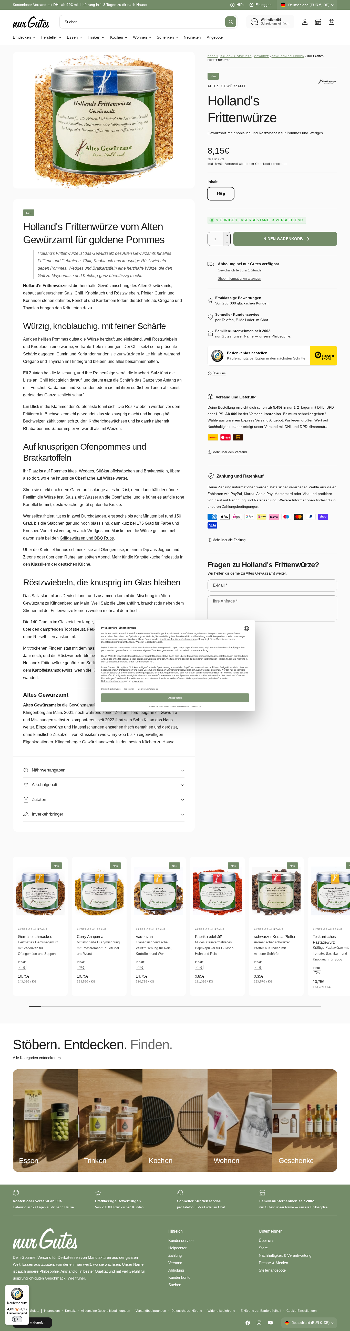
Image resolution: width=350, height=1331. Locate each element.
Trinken (94, 37)
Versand (231, 164)
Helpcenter (177, 1248)
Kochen (116, 37)
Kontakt (70, 1310)
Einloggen (263, 5)
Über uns (219, 373)
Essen (72, 37)
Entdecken (22, 37)
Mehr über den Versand (229, 452)
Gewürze (261, 56)
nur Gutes (31, 1310)
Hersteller (49, 37)
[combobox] (148, 21)
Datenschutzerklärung (186, 1310)
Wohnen (140, 37)
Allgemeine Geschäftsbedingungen (105, 1310)
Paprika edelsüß (208, 936)
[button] (331, 21)
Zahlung (175, 1255)
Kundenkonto (179, 1277)
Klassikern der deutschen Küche (60, 564)
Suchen (174, 1285)
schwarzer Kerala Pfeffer (274, 936)
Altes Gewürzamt (227, 86)
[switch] (17, 1319)
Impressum (51, 1310)
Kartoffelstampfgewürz (52, 670)
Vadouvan (144, 936)
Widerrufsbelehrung (221, 1310)
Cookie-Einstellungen (301, 1310)
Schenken (165, 37)
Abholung (176, 1270)
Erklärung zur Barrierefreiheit (261, 1310)
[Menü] (26, 1288)
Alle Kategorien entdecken (34, 1057)
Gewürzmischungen (288, 56)
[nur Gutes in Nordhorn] (318, 21)
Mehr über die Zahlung (228, 540)
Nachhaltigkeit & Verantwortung (285, 1255)
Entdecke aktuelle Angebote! (36, 5)
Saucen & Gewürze (236, 56)
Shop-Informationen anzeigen (239, 278)
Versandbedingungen (151, 1310)
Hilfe (240, 5)
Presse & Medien (273, 1263)
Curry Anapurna (90, 936)
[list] (175, 1200)
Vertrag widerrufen (32, 1322)
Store (263, 1248)
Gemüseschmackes (35, 936)
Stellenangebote (272, 1270)
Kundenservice (180, 1240)
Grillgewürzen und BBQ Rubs (87, 538)
